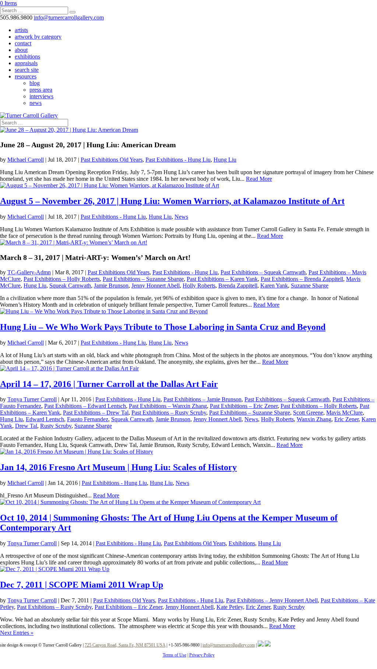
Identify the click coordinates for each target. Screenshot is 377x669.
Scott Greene (308, 412)
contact (23, 43)
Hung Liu (225, 159)
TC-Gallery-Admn (29, 272)
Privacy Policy (202, 655)
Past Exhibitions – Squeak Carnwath (263, 272)
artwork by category (38, 37)
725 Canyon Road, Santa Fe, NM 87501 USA (125, 645)
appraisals (26, 63)
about (21, 50)
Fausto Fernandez (87, 419)
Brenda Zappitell (237, 285)
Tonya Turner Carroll (32, 399)
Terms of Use (174, 655)
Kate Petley (229, 607)
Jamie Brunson (111, 285)
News (181, 217)
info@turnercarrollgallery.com (228, 645)
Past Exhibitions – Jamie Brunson (202, 399)
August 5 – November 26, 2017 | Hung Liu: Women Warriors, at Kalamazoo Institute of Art (172, 201)
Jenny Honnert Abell (155, 285)
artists (21, 30)
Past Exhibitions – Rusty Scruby (168, 412)
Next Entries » (17, 633)
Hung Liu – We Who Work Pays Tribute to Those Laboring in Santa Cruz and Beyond (162, 327)
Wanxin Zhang (314, 419)
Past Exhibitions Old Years (111, 159)
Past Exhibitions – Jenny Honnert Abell (272, 600)
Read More (259, 179)
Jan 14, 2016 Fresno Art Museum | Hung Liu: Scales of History (118, 467)
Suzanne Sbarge (309, 285)
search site (27, 70)
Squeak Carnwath (70, 285)
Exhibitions (242, 543)
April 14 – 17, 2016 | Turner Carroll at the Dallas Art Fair (109, 384)
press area (40, 90)
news (35, 103)
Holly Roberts (199, 285)
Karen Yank (274, 285)
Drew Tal (26, 426)
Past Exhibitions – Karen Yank (222, 279)
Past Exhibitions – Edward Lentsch (85, 406)
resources (25, 76)
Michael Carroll (25, 159)
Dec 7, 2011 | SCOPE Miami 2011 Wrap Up (81, 584)
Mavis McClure (344, 412)
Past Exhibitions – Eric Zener (244, 406)
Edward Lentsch (45, 419)
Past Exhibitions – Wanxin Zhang (168, 406)
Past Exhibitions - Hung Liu (178, 159)
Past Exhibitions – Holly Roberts (62, 279)
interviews (41, 96)
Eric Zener (346, 419)
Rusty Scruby (55, 426)
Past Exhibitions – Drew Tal (95, 412)
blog (34, 83)
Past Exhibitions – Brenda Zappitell (302, 279)
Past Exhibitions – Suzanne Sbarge (143, 279)
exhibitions (27, 56)
